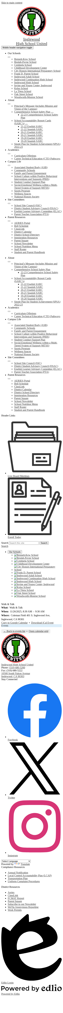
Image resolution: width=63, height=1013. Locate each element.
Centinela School (23, 65)
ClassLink (19, 228)
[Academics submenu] (9, 153)
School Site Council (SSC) (28, 205)
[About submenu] (9, 103)
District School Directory (27, 234)
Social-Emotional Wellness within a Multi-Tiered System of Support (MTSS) (35, 186)
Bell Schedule (21, 226)
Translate (25, 864)
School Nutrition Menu (26, 246)
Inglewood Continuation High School (33, 79)
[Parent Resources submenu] (9, 220)
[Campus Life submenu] (9, 165)
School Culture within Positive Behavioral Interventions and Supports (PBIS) (35, 177)
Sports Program (22, 190)
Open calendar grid (38, 631)
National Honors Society (26, 196)
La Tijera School (22, 91)
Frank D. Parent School (26, 73)
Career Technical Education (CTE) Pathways (37, 158)
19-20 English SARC (32, 138)
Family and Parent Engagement (30, 173)
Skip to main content (11, 2)
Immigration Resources (26, 237)
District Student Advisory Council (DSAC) (36, 208)
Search (4, 542)
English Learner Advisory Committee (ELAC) (38, 211)
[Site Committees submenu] (9, 203)
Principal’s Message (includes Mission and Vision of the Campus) (35, 107)
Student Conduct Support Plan (29, 182)
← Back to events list (14, 631)
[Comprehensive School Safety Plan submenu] (52, 112)
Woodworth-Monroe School (28, 97)
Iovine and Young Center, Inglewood (33, 85)
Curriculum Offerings (25, 155)
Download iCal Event (42, 622)
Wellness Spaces (22, 193)
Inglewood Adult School (26, 76)
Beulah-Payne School (25, 62)
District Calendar (23, 231)
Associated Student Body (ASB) (30, 167)
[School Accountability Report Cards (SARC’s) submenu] (26, 124)
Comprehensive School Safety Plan (32, 111)
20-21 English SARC (32, 132)
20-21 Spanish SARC (32, 135)
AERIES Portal (22, 223)
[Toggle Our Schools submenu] (9, 57)
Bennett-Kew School (25, 59)
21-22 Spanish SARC (32, 129)
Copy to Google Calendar (14, 622)
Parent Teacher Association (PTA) (31, 214)
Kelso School (21, 88)
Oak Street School (23, 94)
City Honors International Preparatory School (37, 70)
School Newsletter (23, 243)
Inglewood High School (26, 82)
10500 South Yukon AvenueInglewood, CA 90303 (15, 675)
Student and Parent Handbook (29, 252)
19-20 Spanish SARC (32, 141)
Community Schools (24, 170)
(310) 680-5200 (17, 667)
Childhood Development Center (30, 68)
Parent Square (21, 240)
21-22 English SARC (32, 126)
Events (4, 625)
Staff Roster (20, 249)
